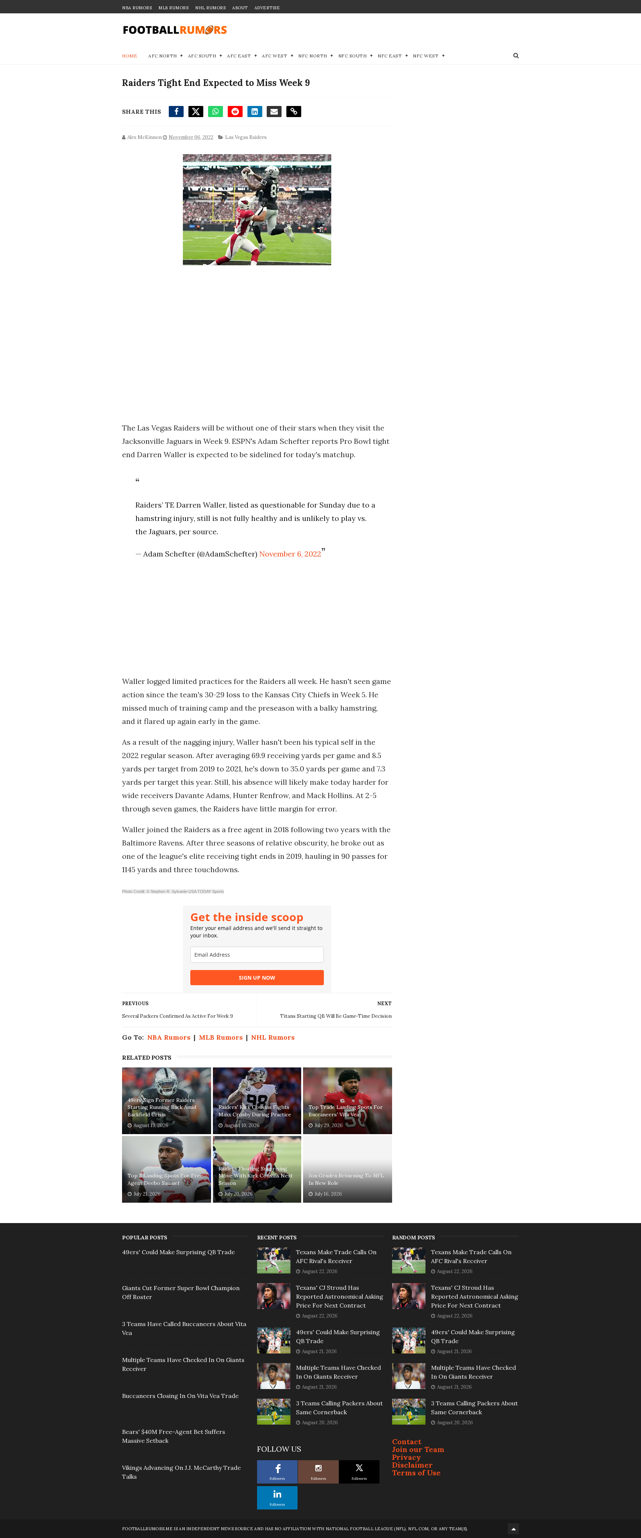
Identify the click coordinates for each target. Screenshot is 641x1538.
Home (129, 56)
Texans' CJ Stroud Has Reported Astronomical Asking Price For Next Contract (339, 1296)
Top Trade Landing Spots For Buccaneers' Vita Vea (346, 1111)
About (240, 7)
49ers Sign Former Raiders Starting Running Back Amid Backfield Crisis (162, 1107)
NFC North (312, 56)
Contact (406, 1441)
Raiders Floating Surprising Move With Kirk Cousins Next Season (255, 1175)
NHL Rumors (210, 7)
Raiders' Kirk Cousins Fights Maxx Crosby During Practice (254, 1111)
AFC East (239, 56)
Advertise (267, 7)
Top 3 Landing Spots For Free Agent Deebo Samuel (165, 1179)
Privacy (406, 1457)
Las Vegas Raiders (246, 137)
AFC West (274, 56)
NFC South (352, 56)
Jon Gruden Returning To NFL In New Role (346, 1179)
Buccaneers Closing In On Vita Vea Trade (180, 1395)
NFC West (425, 56)
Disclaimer (412, 1464)
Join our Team (418, 1449)
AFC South (202, 56)
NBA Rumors (137, 7)
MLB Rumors (173, 7)
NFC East (390, 56)
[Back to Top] (513, 1528)
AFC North (162, 56)
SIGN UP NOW (257, 977)
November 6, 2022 (290, 553)
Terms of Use (416, 1472)
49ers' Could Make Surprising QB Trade (178, 1252)
